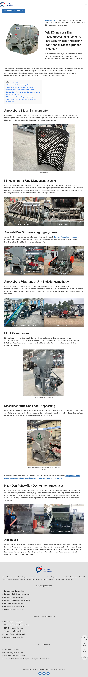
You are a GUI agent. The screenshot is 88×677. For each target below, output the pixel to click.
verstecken (15, 82)
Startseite (48, 20)
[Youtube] (40, 673)
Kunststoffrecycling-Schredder (66, 237)
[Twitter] (48, 673)
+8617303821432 (18, 656)
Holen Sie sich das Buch (13, 11)
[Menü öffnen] (86, 4)
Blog (55, 20)
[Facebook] (44, 673)
